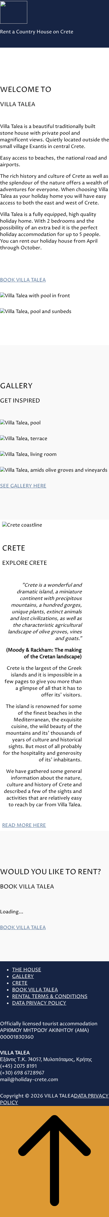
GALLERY (23, 976)
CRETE (20, 983)
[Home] (27, 12)
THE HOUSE (26, 969)
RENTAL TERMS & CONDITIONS (50, 996)
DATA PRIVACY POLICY (39, 1003)
